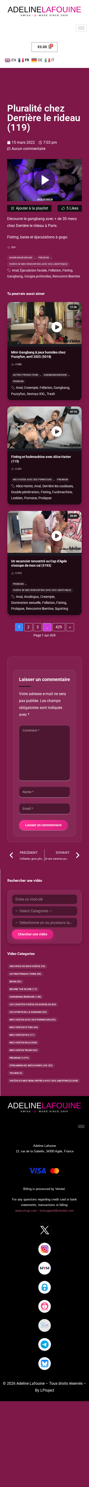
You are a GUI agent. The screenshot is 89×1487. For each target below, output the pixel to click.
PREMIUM (43, 257)
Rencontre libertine (66, 276)
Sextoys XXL (36, 394)
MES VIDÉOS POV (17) (22, 1035)
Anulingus (31, 597)
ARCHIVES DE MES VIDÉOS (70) (27, 966)
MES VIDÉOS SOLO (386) (23, 1042)
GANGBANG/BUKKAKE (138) (25, 996)
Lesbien (17, 498)
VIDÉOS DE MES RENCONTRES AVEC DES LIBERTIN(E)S (38, 264)
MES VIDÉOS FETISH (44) (23, 1027)
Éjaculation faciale (33, 270)
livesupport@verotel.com (57, 1210)
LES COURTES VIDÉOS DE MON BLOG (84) (32, 1004)
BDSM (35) (15, 981)
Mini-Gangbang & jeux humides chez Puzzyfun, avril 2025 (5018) (38, 354)
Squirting (61, 609)
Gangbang (15, 276)
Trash (51, 394)
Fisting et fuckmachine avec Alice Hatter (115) (41, 459)
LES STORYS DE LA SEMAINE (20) (28, 1012)
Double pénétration (25, 492)
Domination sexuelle (26, 603)
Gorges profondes (37, 276)
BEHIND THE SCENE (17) (23, 989)
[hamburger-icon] (81, 28)
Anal (15, 270)
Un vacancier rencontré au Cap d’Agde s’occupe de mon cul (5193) (39, 563)
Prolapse (45, 498)
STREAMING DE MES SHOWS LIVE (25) (31, 1065)
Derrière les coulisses (57, 486)
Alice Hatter (24, 486)
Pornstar (30, 498)
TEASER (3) (15, 1073)
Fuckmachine (62, 492)
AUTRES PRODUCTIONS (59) (25, 974)
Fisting (67, 270)
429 (59, 627)
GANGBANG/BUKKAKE (21, 257)
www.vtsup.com (26, 1210)
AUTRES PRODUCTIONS (25, 375)
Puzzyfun (18, 394)
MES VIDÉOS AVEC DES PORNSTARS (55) (32, 1019)
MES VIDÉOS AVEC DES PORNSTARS (32, 479)
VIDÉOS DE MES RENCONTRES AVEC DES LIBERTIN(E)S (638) (43, 1080)
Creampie (31, 388)
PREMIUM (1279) (19, 1057)
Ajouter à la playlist (32, 208)
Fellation (54, 270)
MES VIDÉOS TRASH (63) (23, 1050)
